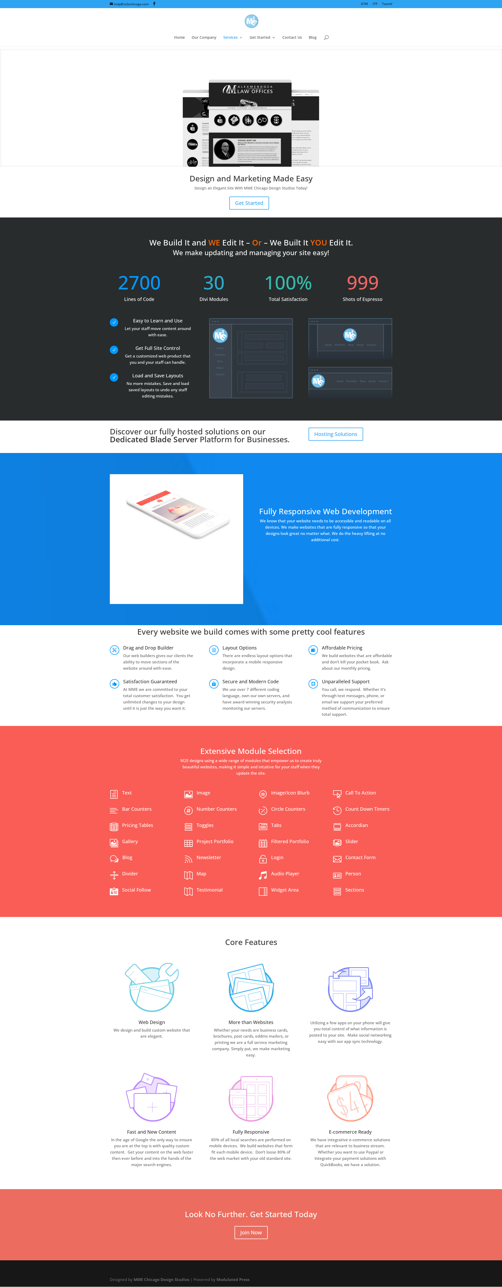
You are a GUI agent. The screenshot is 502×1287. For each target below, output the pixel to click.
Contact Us (292, 38)
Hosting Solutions (335, 434)
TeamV (387, 4)
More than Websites (251, 1022)
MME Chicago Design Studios (161, 1279)
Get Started (260, 38)
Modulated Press (232, 1279)
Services (230, 38)
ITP (375, 4)
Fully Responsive (251, 1132)
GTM (364, 4)
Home (179, 38)
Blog (313, 38)
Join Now (251, 1232)
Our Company (204, 38)
